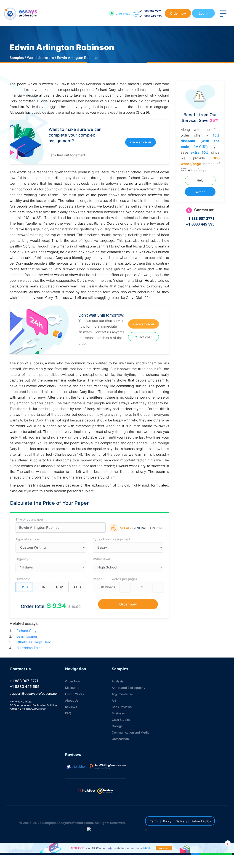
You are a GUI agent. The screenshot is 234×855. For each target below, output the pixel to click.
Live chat (122, 13)
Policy (167, 821)
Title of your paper (29, 519)
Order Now (73, 681)
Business (118, 713)
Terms (154, 821)
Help (200, 180)
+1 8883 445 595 (150, 16)
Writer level (101, 559)
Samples (17, 57)
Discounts (72, 687)
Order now (178, 13)
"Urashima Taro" (29, 648)
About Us (71, 700)
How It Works (74, 694)
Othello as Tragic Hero (33, 642)
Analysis (117, 681)
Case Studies (121, 719)
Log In (203, 13)
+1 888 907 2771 (150, 11)
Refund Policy (201, 821)
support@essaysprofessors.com (34, 693)
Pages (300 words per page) (115, 579)
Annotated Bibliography (128, 687)
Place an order (140, 142)
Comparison (120, 739)
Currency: (23, 579)
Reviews (71, 707)
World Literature (40, 57)
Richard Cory (26, 631)
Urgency (22, 559)
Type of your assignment (111, 539)
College (117, 726)
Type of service (27, 539)
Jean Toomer (26, 636)
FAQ (68, 713)
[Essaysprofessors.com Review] (108, 766)
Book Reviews (122, 707)
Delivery (181, 821)
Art (114, 700)
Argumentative (122, 694)
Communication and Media (130, 732)
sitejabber (78, 766)
